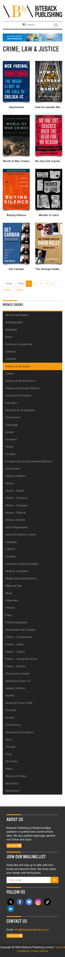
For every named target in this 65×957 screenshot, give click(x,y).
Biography (11, 329)
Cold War (10, 359)
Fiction (9, 446)
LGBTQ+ (10, 549)
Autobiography (14, 322)
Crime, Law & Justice (18, 366)
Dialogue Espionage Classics (22, 388)
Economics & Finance (18, 395)
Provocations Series (17, 673)
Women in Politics (16, 776)
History (9, 483)
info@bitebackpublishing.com (31, 929)
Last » (20, 290)
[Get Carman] (16, 243)
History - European (16, 505)
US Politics (11, 761)
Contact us (13, 935)
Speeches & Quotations (19, 732)
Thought (10, 746)
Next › (8, 290)
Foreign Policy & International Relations (28, 461)
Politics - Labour (15, 651)
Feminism (11, 439)
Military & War (13, 585)
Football (10, 454)
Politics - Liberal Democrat (21, 659)
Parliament (11, 600)
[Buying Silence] (16, 189)
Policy (8, 615)
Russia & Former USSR (18, 703)
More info (13, 845)
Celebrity (10, 351)
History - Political (15, 512)
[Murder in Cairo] (48, 189)
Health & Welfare (15, 476)
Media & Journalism (17, 571)
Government (12, 468)
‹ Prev (20, 283)
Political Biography (16, 622)
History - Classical (16, 498)
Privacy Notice (39, 951)
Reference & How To (17, 681)
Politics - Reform (15, 666)
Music (8, 593)
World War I (12, 783)
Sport (8, 739)
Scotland (10, 710)
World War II (12, 790)
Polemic (10, 607)
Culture (9, 373)
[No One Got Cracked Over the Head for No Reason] (48, 135)
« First (8, 283)
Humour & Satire (15, 520)
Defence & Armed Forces (20, 380)
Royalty (9, 695)
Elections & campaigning (19, 410)
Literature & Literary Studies (21, 564)
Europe (9, 432)
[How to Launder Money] (48, 81)
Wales (9, 768)
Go (54, 879)
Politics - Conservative (18, 637)
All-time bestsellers (16, 315)
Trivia (8, 754)
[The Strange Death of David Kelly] (48, 243)
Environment (12, 417)
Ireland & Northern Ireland (20, 534)
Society (9, 717)
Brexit (8, 337)
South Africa (12, 724)
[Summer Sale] (32, 37)
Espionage (11, 424)
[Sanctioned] (16, 81)
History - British (14, 490)
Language (11, 542)
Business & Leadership (18, 344)
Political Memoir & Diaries (20, 629)
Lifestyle (10, 556)
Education (11, 403)
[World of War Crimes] (16, 135)
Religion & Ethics (15, 688)
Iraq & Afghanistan (16, 527)
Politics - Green (14, 644)
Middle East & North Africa (21, 578)
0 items (30, 24)
